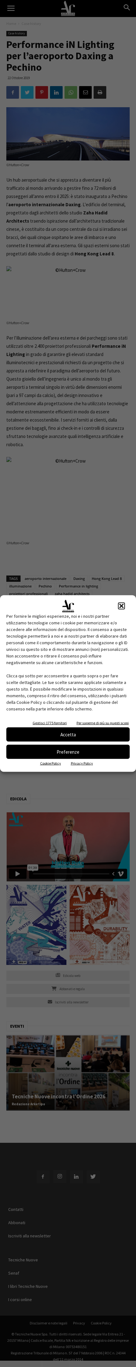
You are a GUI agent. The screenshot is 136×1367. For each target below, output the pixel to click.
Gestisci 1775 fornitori (50, 723)
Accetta (68, 734)
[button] (121, 606)
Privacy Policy (82, 763)
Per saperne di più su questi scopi (103, 723)
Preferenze (68, 752)
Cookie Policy (50, 763)
